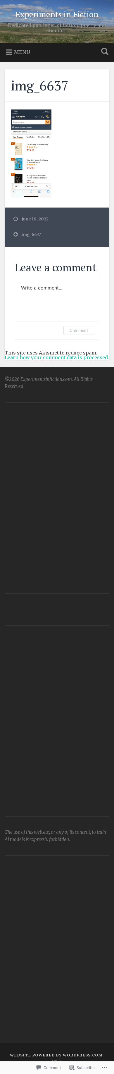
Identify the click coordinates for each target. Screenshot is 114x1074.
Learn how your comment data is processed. (57, 357)
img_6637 (40, 85)
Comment (79, 330)
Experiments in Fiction (57, 14)
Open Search (103, 52)
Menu (22, 52)
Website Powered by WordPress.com (56, 1055)
